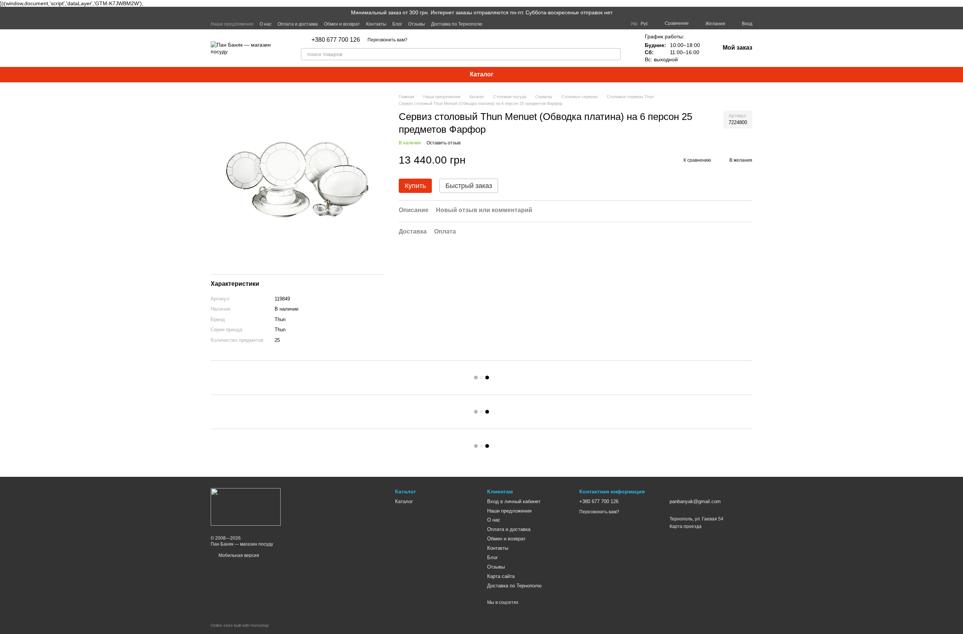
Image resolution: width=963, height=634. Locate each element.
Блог (397, 24)
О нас (266, 24)
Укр (634, 23)
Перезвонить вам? (387, 39)
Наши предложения (232, 24)
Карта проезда (686, 526)
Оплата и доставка (298, 24)
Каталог (482, 74)
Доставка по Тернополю (456, 24)
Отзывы (416, 24)
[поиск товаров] (615, 54)
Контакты (376, 24)
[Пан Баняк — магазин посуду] (246, 506)
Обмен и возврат (342, 24)
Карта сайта (501, 576)
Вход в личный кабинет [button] (514, 501)
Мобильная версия (238, 555)
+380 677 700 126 (335, 40)
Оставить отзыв (443, 143)
